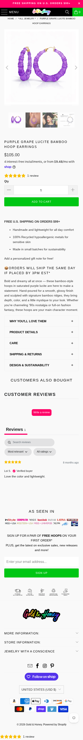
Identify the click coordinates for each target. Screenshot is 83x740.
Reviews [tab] (16, 429)
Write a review (41, 412)
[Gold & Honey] (41, 12)
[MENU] (2, 12)
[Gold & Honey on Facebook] (37, 666)
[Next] (75, 67)
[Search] (67, 12)
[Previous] (7, 67)
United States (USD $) (38, 689)
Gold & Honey (34, 724)
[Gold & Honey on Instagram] (45, 666)
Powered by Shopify (54, 724)
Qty (6, 181)
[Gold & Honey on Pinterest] (52, 666)
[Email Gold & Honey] (30, 666)
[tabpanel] (41, 470)
